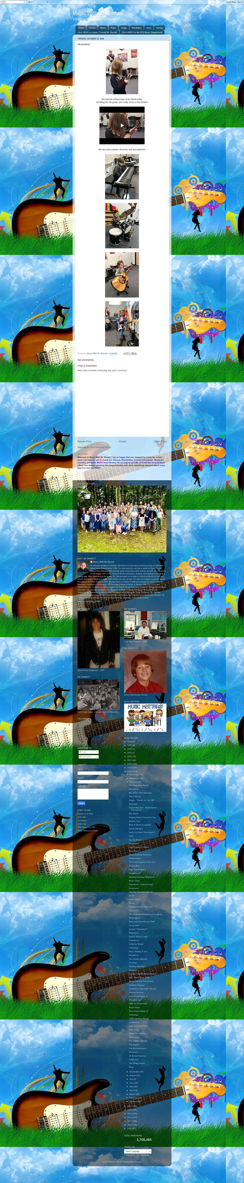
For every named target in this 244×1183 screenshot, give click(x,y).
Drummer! (133, 804)
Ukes (148, 28)
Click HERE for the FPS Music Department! (142, 32)
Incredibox (82, 821)
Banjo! (132, 896)
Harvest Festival (136, 992)
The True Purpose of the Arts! (142, 862)
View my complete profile (89, 601)
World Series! (135, 858)
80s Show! (133, 814)
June (131, 1083)
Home (81, 28)
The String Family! (137, 1063)
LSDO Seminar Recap (139, 1019)
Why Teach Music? (137, 870)
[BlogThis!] (127, 353)
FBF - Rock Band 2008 (139, 978)
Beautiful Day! (135, 1000)
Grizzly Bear (134, 866)
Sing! (131, 1067)
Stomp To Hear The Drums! (141, 981)
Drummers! (134, 888)
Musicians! (133, 789)
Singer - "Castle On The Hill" (141, 800)
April (131, 1090)
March (132, 1094)
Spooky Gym (134, 821)
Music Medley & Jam (138, 952)
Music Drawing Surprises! (140, 855)
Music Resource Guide (88, 831)
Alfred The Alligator (137, 1033)
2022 (129, 756)
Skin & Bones (135, 796)
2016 (129, 1110)
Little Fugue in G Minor (139, 847)
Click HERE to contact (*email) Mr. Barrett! (97, 32)
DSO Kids (82, 824)
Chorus (92, 28)
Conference (134, 1022)
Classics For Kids (85, 814)
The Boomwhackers (138, 1048)
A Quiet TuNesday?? (138, 929)
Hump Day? (134, 925)
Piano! (132, 903)
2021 (129, 760)
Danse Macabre (136, 829)
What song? (134, 1037)
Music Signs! (134, 899)
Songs (124, 28)
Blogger (138, 1162)
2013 (129, 1121)
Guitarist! (133, 970)
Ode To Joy (134, 1030)
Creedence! (134, 940)
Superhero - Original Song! (141, 884)
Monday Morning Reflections (141, 877)
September (134, 1072)
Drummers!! (134, 851)
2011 (129, 1128)
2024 (129, 749)
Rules (113, 28)
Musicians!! (134, 933)
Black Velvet (134, 1007)
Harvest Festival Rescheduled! (142, 974)
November (134, 778)
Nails (131, 836)
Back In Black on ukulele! (140, 825)
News (103, 28)
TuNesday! (134, 948)
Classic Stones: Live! (138, 937)
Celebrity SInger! (136, 944)
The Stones (134, 1045)
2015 (129, 1114)
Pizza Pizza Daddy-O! (138, 1011)
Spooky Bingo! (135, 840)
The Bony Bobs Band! (138, 785)
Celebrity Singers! (137, 985)
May (131, 1087)
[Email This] (124, 353)
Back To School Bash (138, 1026)
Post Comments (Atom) (100, 447)
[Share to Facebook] (132, 353)
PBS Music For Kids (86, 827)
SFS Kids (82, 817)
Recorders (136, 28)
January (133, 1101)
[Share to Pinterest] (135, 353)
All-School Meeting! (137, 1056)
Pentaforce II (134, 873)
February (133, 1098)
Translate (145, 1155)
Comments (86, 757)
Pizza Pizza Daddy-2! (138, 996)
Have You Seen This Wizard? (142, 832)
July (131, 1079)
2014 (129, 1117)
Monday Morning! (137, 966)
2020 (129, 764)
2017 (129, 1106)
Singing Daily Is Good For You (142, 817)
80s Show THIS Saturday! (140, 793)
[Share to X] (130, 353)
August (132, 1075)
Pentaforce (134, 955)
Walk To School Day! (138, 1004)
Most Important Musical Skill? (142, 922)
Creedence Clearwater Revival (142, 989)
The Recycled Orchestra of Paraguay (145, 914)
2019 (129, 768)
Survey (159, 28)
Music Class (134, 881)
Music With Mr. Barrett (98, 13)
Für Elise (133, 963)
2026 (129, 742)
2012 (129, 1125)
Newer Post (85, 441)
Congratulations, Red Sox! (140, 907)
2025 (129, 745)
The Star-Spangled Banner (141, 892)
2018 (129, 771)
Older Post (160, 441)
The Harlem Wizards (138, 959)
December (134, 775)
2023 (129, 753)
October (133, 782)
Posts (83, 752)
